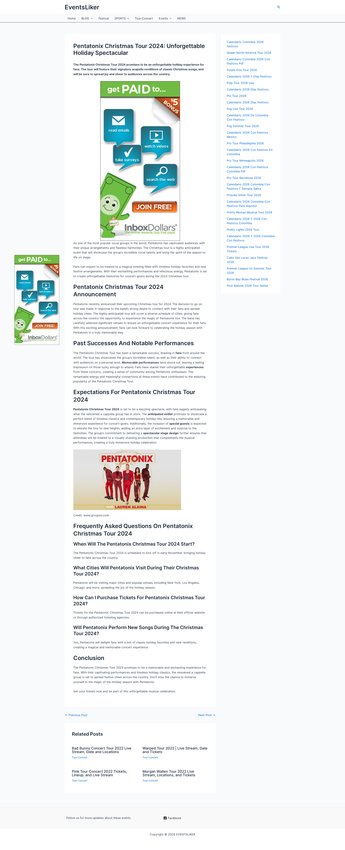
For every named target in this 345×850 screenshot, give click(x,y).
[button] (278, 7)
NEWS (181, 18)
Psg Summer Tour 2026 (243, 126)
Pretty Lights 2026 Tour (243, 229)
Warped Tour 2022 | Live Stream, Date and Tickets (175, 750)
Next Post (206, 715)
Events (163, 18)
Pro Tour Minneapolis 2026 (245, 160)
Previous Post (76, 715)
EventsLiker (82, 7)
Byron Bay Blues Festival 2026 (247, 279)
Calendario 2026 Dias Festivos (247, 102)
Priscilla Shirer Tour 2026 (244, 195)
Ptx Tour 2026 (236, 96)
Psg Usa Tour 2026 (240, 109)
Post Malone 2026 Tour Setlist (247, 285)
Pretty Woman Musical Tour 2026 (249, 212)
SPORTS (120, 18)
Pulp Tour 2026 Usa (240, 83)
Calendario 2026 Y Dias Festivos (249, 76)
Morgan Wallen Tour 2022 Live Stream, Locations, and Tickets (168, 773)
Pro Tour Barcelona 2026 (244, 178)
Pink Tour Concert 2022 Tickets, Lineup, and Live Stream (99, 773)
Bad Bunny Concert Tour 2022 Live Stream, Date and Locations (101, 750)
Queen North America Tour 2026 (249, 52)
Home (72, 18)
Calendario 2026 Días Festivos (247, 89)
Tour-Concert (144, 18)
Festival (103, 18)
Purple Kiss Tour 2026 (242, 70)
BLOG (85, 18)
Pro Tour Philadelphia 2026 (245, 143)
